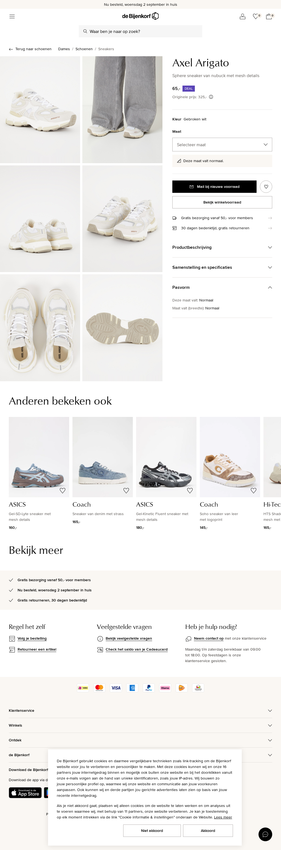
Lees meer (223, 817)
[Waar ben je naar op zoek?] (85, 31)
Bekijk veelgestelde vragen (129, 638)
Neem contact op (209, 638)
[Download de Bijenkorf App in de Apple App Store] (25, 792)
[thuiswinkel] (198, 691)
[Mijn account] (242, 16)
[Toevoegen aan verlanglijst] (266, 186)
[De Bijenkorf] (140, 16)
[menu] (12, 16)
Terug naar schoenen (33, 49)
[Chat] (265, 834)
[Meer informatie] (211, 96)
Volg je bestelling (32, 638)
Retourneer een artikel (37, 649)
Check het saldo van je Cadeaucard (137, 649)
